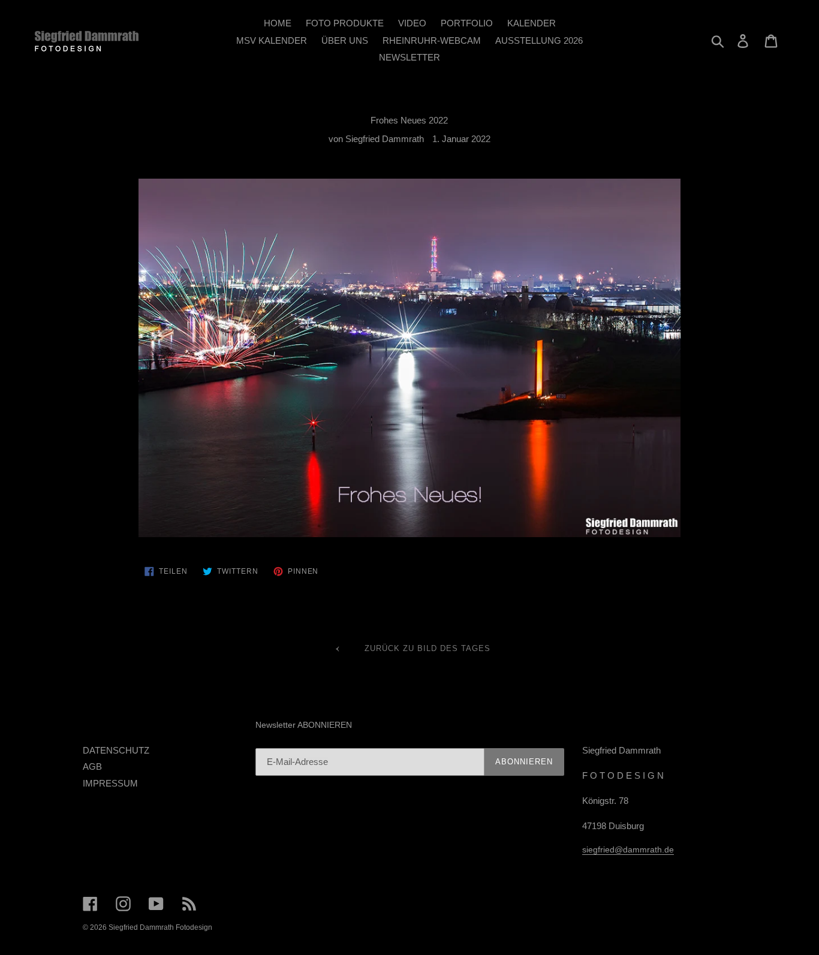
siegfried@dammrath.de (628, 849)
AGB (92, 766)
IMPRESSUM (110, 783)
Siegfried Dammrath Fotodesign (160, 927)
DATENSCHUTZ (116, 750)
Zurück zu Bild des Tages (426, 648)
